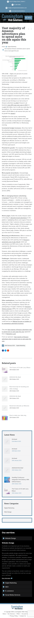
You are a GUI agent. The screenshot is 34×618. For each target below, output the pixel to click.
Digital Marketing (12, 46)
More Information (6, 578)
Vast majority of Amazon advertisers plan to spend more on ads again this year (16, 339)
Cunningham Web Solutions (22, 611)
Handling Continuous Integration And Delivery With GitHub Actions (20, 479)
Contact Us (23, 616)
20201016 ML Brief (15, 396)
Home (3, 46)
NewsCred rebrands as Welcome (19, 406)
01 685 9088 (17, 4)
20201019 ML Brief (15, 377)
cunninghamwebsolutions (18, 11)
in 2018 (16, 103)
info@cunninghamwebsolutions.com (17, 8)
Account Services (26, 614)
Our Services (11, 614)
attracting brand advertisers (18, 218)
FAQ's (18, 614)
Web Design (8, 512)
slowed (13, 113)
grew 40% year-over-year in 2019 (18, 105)
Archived (14, 439)
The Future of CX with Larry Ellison (19, 367)
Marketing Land (11, 334)
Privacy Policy (14, 616)
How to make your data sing (17, 415)
